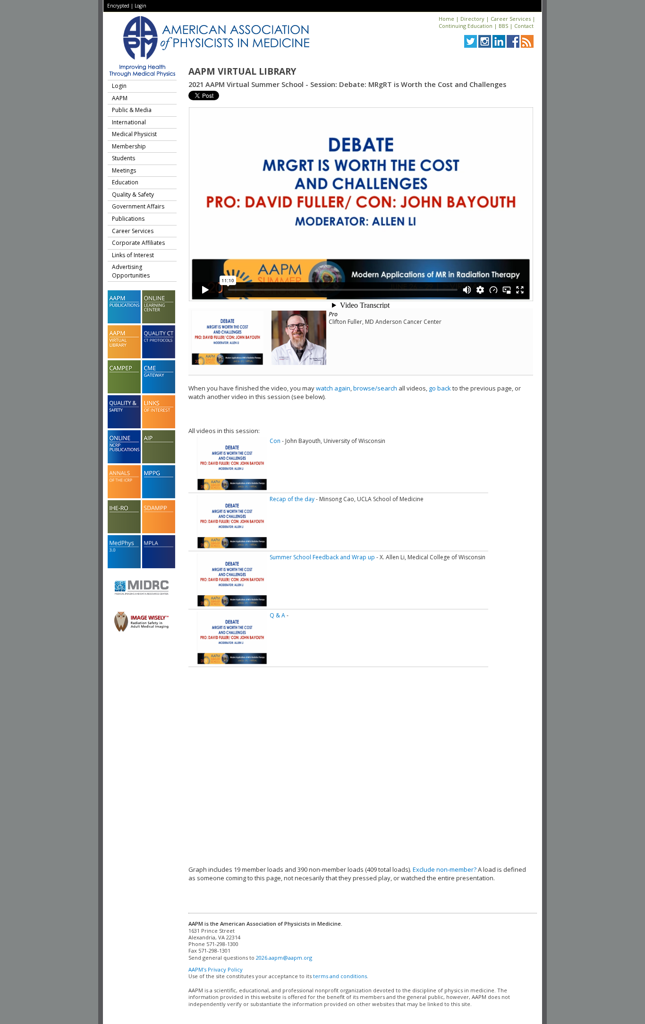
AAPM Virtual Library (242, 71)
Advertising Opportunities (131, 271)
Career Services (511, 18)
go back (440, 388)
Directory (472, 18)
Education (125, 182)
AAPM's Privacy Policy (215, 969)
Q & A (277, 615)
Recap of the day (292, 499)
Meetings (124, 170)
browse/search (375, 388)
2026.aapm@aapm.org (284, 957)
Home (446, 18)
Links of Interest (133, 255)
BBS (503, 25)
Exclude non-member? (444, 869)
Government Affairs (138, 206)
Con (275, 441)
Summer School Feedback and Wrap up (322, 557)
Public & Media (132, 110)
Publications (128, 219)
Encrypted (118, 5)
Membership (129, 146)
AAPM (119, 98)
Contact (524, 25)
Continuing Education (465, 25)
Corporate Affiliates (138, 243)
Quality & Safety (133, 195)
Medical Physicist (134, 134)
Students (123, 158)
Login (140, 5)
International (129, 122)
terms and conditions (340, 976)
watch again (333, 388)
